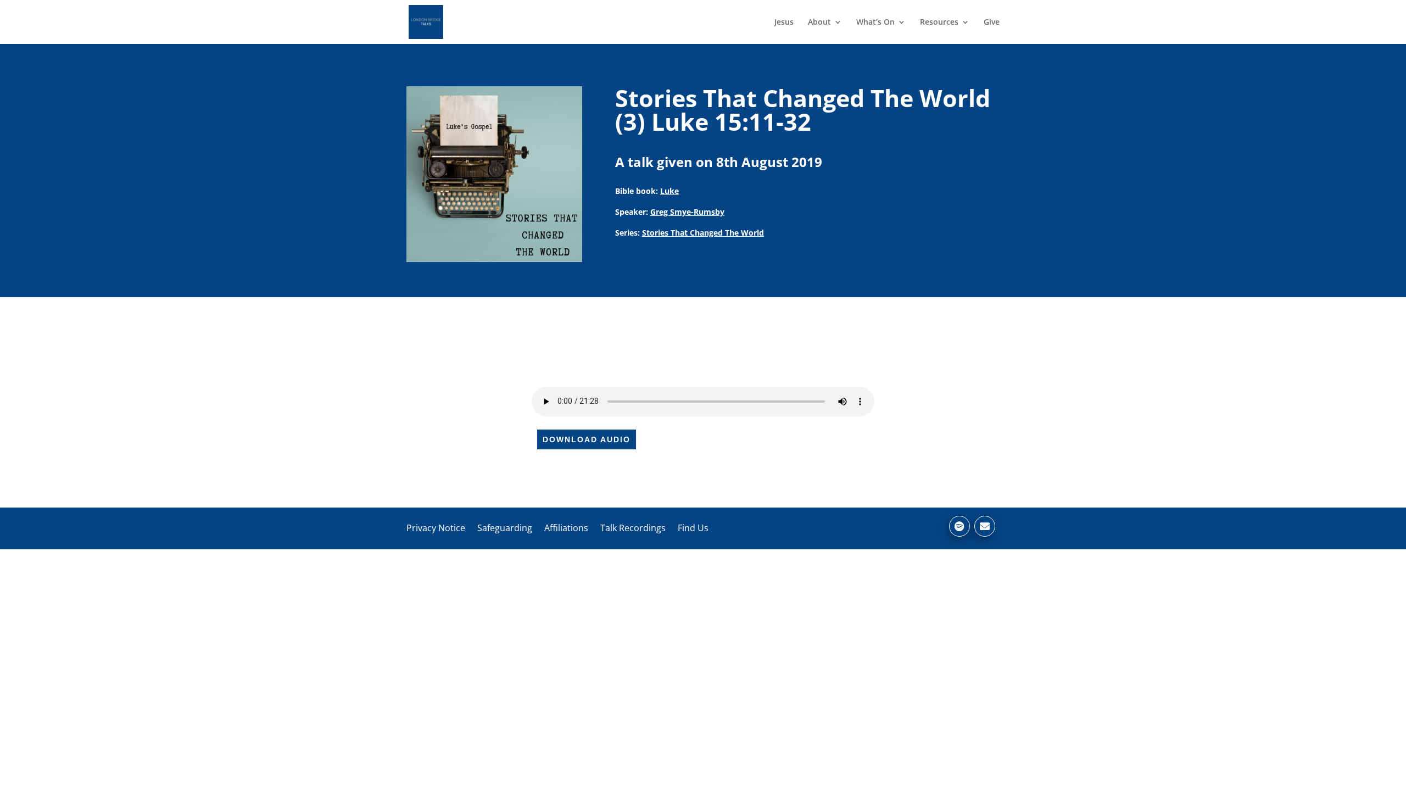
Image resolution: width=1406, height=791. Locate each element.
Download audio (587, 439)
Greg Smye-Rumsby (687, 212)
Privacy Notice (435, 528)
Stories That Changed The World (703, 232)
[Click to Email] (984, 526)
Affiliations (566, 528)
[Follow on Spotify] (959, 526)
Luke (669, 191)
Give (992, 22)
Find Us (693, 528)
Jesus (784, 22)
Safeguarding (504, 528)
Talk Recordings (633, 528)
